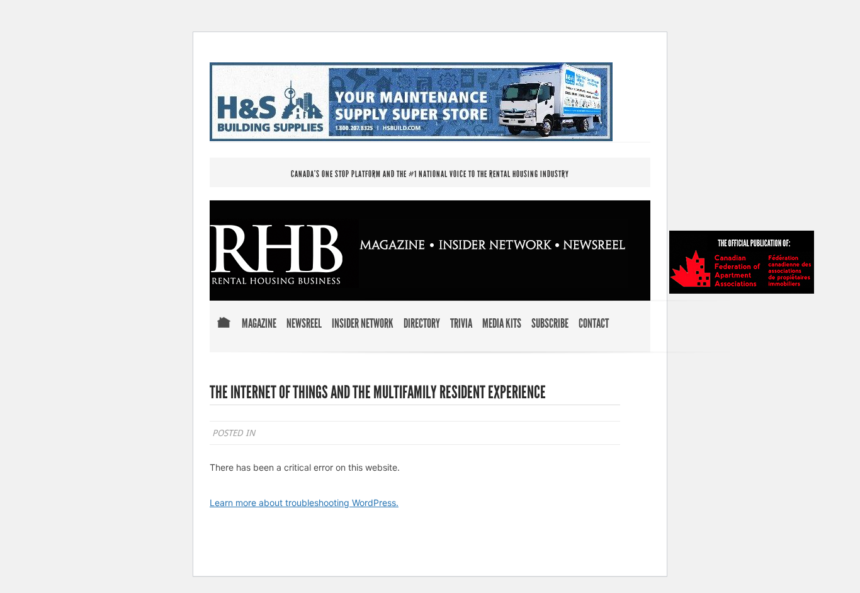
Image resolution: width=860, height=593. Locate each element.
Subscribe (550, 324)
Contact (594, 324)
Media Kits (501, 324)
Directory (422, 324)
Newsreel (304, 324)
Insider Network (362, 324)
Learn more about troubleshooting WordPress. (304, 502)
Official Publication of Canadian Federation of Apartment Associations (741, 262)
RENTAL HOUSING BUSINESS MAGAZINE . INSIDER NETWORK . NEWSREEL (419, 253)
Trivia (461, 324)
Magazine (259, 324)
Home (223, 331)
